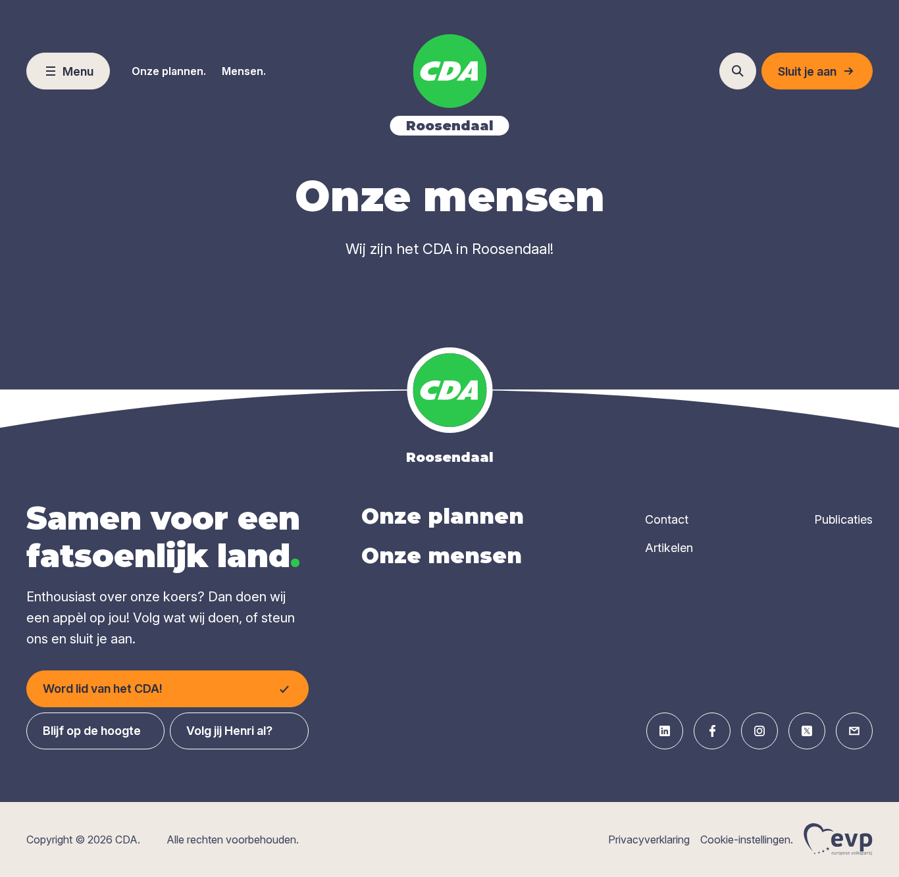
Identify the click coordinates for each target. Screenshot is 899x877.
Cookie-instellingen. (746, 839)
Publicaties (843, 519)
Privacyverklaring (649, 839)
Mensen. (244, 71)
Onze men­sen (441, 555)
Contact (666, 519)
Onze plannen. (169, 71)
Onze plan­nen (442, 516)
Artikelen (669, 548)
